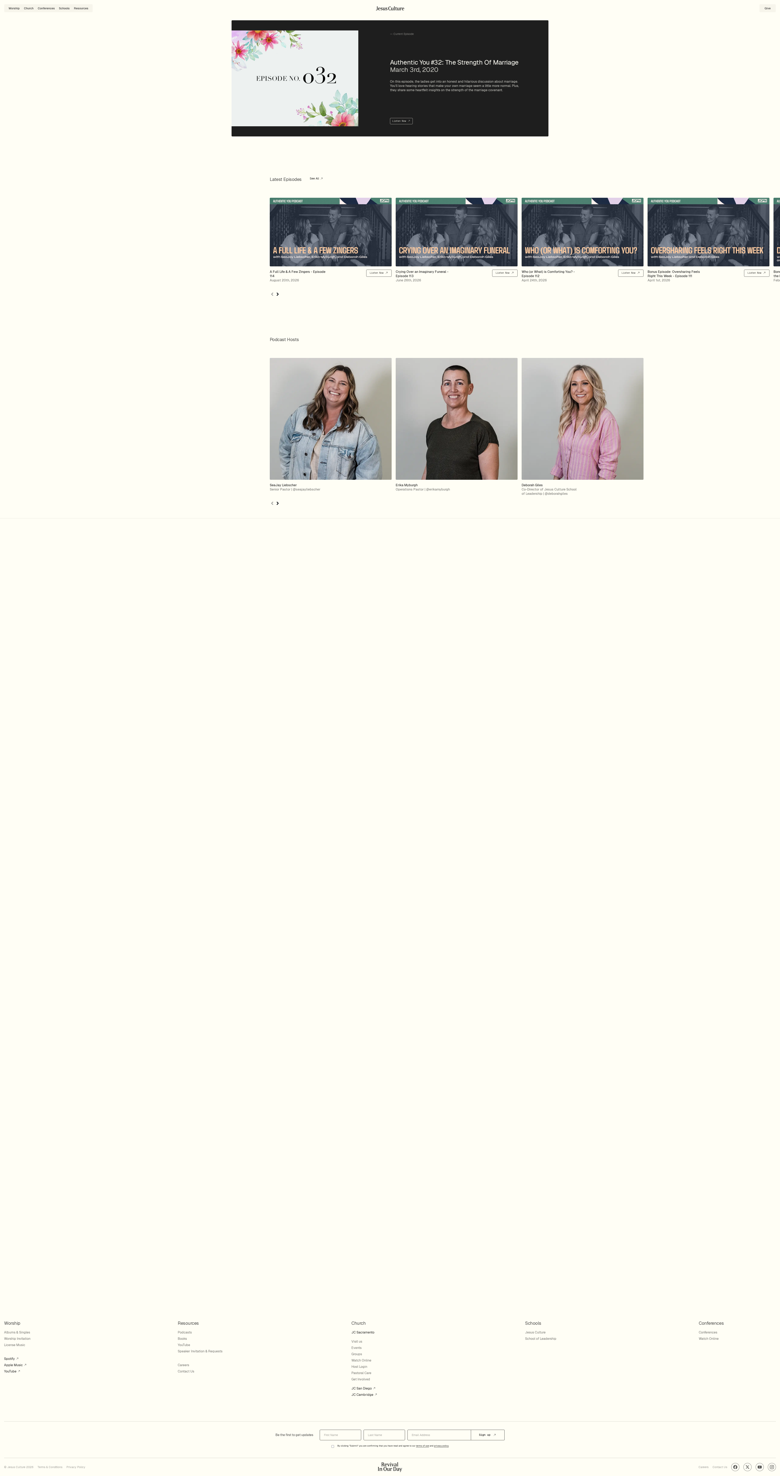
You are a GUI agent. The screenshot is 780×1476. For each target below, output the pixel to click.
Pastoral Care (361, 1373)
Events (356, 1348)
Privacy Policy (75, 1467)
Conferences (46, 8)
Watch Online (361, 1360)
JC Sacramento (362, 1332)
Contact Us (186, 1371)
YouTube (10, 1371)
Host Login (359, 1367)
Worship (14, 8)
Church (29, 8)
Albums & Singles (17, 1332)
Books (182, 1339)
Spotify (10, 1359)
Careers (183, 1365)
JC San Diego (362, 1388)
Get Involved (360, 1379)
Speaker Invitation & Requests (200, 1351)
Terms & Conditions (50, 1467)
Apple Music (14, 1365)
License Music (14, 1345)
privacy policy (441, 1446)
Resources (81, 8)
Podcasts (185, 1332)
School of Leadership (540, 1339)
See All (315, 178)
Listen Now (399, 121)
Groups (356, 1354)
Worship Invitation (17, 1339)
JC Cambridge (362, 1395)
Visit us (356, 1341)
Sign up (485, 1435)
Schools (64, 8)
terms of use (422, 1446)
